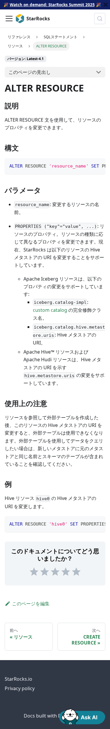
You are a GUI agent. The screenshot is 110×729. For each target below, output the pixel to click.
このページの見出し (30, 72)
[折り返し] (87, 165)
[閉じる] (105, 4)
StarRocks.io (18, 679)
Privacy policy (20, 688)
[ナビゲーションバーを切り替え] (9, 18)
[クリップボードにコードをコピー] (98, 165)
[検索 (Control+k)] (99, 18)
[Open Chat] (82, 716)
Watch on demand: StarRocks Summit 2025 (52, 4)
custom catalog (50, 310)
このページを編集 (31, 603)
